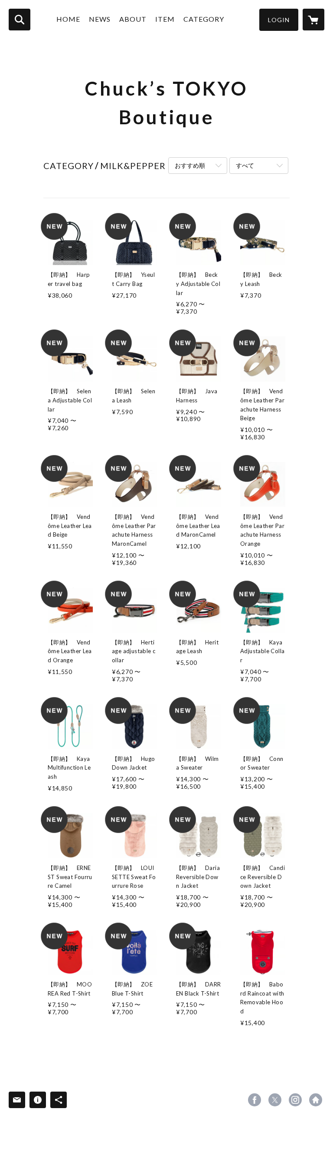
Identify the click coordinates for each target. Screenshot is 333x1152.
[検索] (19, 19)
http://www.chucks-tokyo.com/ (315, 1099)
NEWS (100, 19)
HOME (68, 19)
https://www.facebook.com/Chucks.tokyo (254, 1099)
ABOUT (133, 19)
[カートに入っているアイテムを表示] (313, 19)
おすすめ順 (190, 165)
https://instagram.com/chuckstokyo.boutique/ (295, 1099)
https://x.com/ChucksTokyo (274, 1099)
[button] (278, 20)
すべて (245, 165)
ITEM (165, 19)
